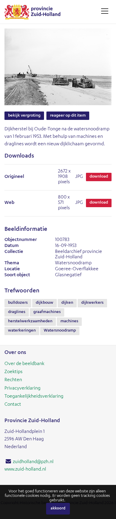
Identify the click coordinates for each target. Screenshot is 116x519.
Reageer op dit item (68, 115)
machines (69, 321)
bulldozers (18, 302)
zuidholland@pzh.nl (33, 462)
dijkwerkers (92, 302)
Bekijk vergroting (24, 115)
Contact (12, 404)
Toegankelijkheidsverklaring (33, 396)
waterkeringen (22, 330)
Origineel (14, 177)
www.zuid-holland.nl (25, 469)
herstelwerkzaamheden (30, 321)
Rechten (13, 380)
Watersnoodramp (60, 330)
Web (9, 203)
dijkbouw (44, 302)
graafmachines (47, 312)
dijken (67, 302)
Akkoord (58, 508)
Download (99, 176)
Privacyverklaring (22, 388)
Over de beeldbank (24, 364)
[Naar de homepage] (34, 12)
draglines (16, 312)
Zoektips (13, 372)
